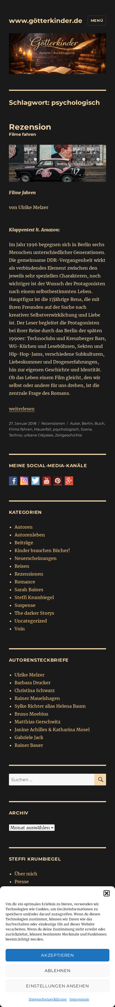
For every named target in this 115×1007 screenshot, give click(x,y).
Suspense (25, 605)
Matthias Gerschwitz (38, 722)
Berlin (87, 423)
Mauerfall (42, 429)
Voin (20, 628)
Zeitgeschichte (68, 435)
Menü (97, 20)
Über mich (26, 874)
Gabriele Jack (29, 737)
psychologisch (66, 429)
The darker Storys (34, 613)
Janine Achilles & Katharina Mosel (52, 729)
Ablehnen (58, 970)
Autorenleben (30, 535)
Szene (86, 429)
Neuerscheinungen (36, 558)
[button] (106, 893)
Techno (15, 435)
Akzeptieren (57, 955)
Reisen (22, 566)
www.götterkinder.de (45, 21)
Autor (75, 423)
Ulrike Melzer (29, 675)
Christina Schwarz (35, 690)
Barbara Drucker (33, 682)
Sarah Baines (29, 589)
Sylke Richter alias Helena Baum (50, 706)
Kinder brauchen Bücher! (42, 550)
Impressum (79, 999)
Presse (22, 881)
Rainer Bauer (29, 745)
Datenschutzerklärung (48, 999)
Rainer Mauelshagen (37, 698)
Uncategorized (31, 621)
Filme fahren (20, 429)
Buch (99, 423)
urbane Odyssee (38, 435)
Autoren (24, 527)
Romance (25, 582)
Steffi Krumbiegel (34, 597)
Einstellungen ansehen (57, 986)
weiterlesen (22, 409)
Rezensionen (53, 423)
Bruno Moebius (31, 714)
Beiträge (24, 542)
